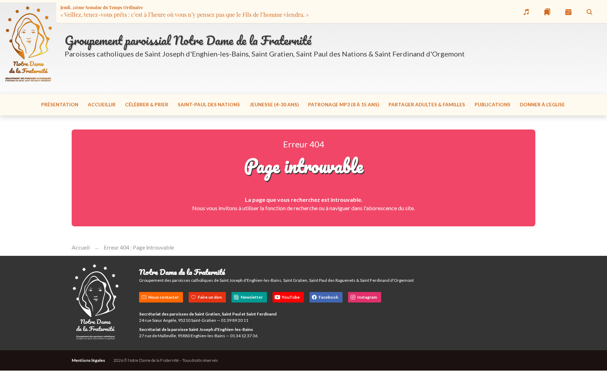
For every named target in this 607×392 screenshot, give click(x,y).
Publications (492, 104)
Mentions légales (88, 360)
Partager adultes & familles (427, 104)
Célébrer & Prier (146, 104)
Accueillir (102, 104)
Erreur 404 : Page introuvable (139, 247)
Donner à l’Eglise (542, 104)
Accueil (81, 247)
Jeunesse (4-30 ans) (274, 104)
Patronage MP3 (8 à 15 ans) (343, 104)
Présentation (59, 104)
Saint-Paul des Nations (209, 104)
